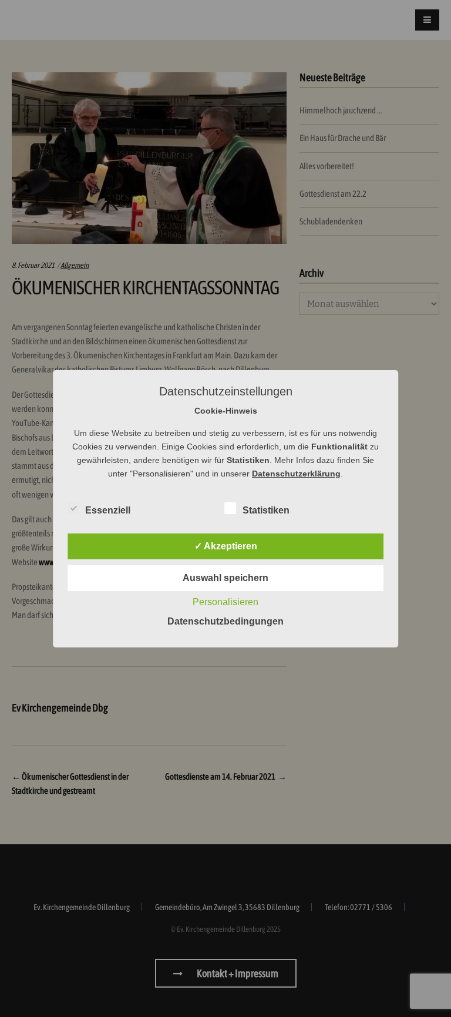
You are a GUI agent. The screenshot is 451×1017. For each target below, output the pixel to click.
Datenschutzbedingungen (225, 621)
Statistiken (266, 510)
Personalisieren (225, 602)
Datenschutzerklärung (296, 473)
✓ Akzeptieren (225, 546)
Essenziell (107, 510)
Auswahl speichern (225, 578)
